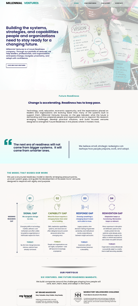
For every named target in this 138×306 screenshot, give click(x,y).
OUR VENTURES (90, 3)
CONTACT (119, 3)
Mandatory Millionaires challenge (101, 292)
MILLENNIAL (14, 3)
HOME (76, 3)
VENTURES (31, 3)
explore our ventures (16, 66)
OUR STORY (105, 3)
